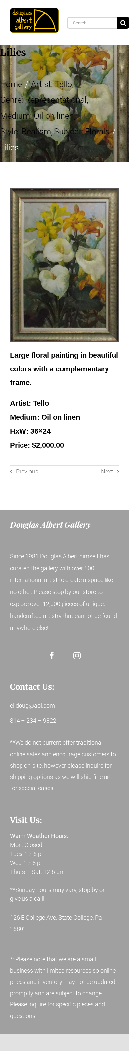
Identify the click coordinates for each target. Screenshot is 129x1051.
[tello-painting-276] (64, 265)
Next (107, 471)
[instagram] (77, 656)
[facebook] (52, 656)
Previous (27, 471)
